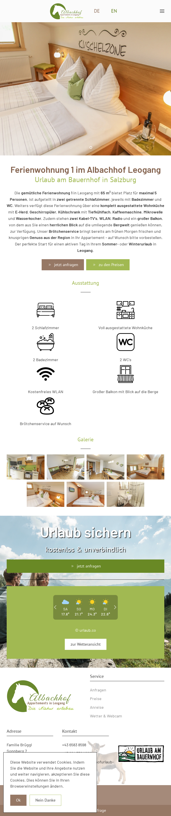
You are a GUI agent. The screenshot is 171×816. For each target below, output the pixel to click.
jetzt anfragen (66, 264)
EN (114, 11)
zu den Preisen (111, 264)
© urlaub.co (85, 630)
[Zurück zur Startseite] (66, 11)
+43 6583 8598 (74, 744)
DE (97, 11)
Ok (18, 800)
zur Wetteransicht (86, 644)
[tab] (80, 147)
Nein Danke (45, 800)
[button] (162, 11)
